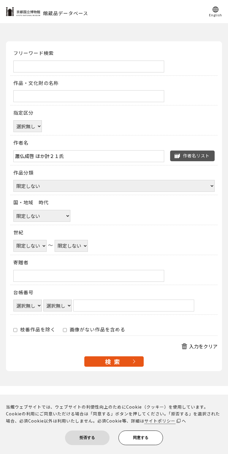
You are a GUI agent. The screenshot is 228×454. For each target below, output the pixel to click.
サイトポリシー (159, 421)
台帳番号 (23, 292)
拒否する (87, 437)
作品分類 (23, 173)
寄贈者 (20, 262)
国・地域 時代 (31, 202)
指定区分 (23, 113)
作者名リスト (196, 155)
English (215, 14)
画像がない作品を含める (96, 330)
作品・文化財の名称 (36, 83)
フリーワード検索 (33, 53)
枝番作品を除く (37, 330)
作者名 (20, 143)
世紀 (18, 232)
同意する (140, 437)
